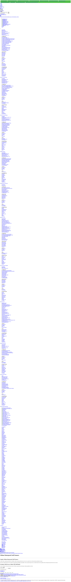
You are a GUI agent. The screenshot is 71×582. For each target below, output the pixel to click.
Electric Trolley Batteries (6, 156)
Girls (3, 55)
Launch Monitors (5, 347)
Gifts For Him (4, 382)
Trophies (4, 379)
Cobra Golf (3, 69)
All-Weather (4, 195)
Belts (3, 225)
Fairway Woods (5, 31)
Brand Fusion (4, 436)
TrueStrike (3, 514)
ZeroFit (3, 523)
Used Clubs (3, 61)
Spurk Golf (3, 502)
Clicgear (3, 174)
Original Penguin (4, 480)
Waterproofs (4, 226)
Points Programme (14, 574)
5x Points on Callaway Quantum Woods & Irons (8, 38)
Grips (3, 307)
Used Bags (3, 136)
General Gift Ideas (5, 378)
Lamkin (3, 467)
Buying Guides (4, 542)
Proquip (3, 489)
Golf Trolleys (4, 152)
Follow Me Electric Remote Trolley (6, 158)
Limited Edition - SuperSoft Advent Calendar (8, 388)
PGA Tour (3, 484)
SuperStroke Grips (4, 508)
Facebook (4, 544)
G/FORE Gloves (4, 192)
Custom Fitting (18, 574)
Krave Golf (3, 466)
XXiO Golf (3, 110)
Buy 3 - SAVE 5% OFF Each (6, 187)
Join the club (2, 567)
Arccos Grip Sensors (4, 353)
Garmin (3, 456)
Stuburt (3, 504)
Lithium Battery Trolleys (5, 164)
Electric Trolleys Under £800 (5, 161)
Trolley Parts (4, 155)
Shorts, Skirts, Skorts (5, 221)
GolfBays (3, 459)
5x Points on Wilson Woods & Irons (6, 42)
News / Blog (3, 541)
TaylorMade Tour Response (5, 90)
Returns (10, 574)
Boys (3, 54)
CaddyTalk (3, 438)
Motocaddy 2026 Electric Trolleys (6, 159)
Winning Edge (4, 520)
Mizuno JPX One (4, 46)
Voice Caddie (3, 371)
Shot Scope (3, 369)
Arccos (3, 366)
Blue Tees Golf (4, 435)
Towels (3, 311)
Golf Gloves (3, 184)
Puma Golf (3, 257)
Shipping (8, 574)
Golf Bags (3, 116)
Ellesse (3, 450)
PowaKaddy (3, 175)
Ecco (2, 294)
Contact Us (22, 574)
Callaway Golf (4, 68)
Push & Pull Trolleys (5, 153)
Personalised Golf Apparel (5, 387)
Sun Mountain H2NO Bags (5, 127)
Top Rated (3, 134)
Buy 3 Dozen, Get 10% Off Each (6, 85)
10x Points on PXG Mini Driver (6, 45)
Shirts (3, 219)
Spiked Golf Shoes (4, 272)
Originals (3, 481)
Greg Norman (4, 462)
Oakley (3, 478)
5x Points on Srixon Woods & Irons (6, 41)
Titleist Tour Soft (4, 93)
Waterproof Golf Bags (5, 130)
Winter (4, 196)
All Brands (1, 525)
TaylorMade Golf (4, 67)
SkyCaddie (3, 367)
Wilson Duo (3, 94)
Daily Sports (3, 446)
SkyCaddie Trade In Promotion (6, 350)
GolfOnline (3, 339)
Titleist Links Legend (4, 129)
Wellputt (3, 518)
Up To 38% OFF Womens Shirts (6, 235)
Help (1, 7)
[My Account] (1, 11)
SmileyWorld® (4, 501)
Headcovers (4, 318)
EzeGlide (3, 181)
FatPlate (3, 453)
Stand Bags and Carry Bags (6, 117)
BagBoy (3, 431)
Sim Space (3, 498)
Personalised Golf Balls (5, 386)
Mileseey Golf (4, 473)
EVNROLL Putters (4, 451)
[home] (0, 553)
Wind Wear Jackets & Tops (6, 230)
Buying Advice (4, 64)
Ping (2, 70)
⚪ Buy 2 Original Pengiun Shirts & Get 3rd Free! (20, 2)
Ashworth (3, 429)
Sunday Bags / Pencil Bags (6, 118)
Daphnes (3, 340)
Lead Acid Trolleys (4, 165)
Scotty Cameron (4, 74)
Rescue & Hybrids (5, 33)
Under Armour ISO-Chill (5, 190)
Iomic (2, 464)
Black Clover (3, 404)
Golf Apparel (4, 218)
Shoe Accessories (5, 268)
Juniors (1, 4)
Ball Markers (4, 310)
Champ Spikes (4, 441)
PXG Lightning (4, 44)
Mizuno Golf (3, 145)
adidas (3, 215)
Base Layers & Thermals (6, 222)
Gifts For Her (4, 377)
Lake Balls (4, 80)
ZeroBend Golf (4, 522)
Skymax (3, 500)
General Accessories (5, 313)
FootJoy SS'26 (4, 238)
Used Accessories (4, 327)
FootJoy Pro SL (4, 275)
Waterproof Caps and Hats (6, 228)
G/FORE (3, 300)
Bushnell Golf (4, 365)
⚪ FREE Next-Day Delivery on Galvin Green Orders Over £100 (31, 2)
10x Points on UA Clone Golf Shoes (6, 270)
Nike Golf (3, 263)
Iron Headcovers (5, 320)
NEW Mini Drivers (4, 37)
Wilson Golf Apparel (6, 553)
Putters (4, 34)
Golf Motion (3, 457)
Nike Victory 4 (4, 276)
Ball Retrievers (4, 82)
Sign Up (9, 568)
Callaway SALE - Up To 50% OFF (6, 234)
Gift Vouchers (4, 65)
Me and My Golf (4, 472)
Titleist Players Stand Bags (5, 123)
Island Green (3, 465)
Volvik (3, 112)
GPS (3, 345)
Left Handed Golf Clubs (5, 50)
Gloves (4, 185)
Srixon (3, 107)
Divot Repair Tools (5, 81)
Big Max (3, 148)
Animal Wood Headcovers (6, 319)
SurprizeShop (4, 509)
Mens (1, 3)
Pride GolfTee (4, 488)
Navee (3, 476)
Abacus (3, 427)
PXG (2, 73)
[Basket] (0, 11)
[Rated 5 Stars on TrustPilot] (7, 552)
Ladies (4, 243)
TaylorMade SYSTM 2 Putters (6, 48)
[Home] (2, 10)
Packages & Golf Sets (6, 32)
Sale (2, 60)
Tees (3, 308)
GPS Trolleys (3, 163)
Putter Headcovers (5, 322)
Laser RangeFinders (5, 346)
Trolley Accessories (5, 315)
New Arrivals (3, 58)
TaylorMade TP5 (4, 89)
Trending (3, 98)
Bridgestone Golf (4, 109)
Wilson (3, 108)
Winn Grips (3, 519)
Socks (3, 224)
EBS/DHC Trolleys (4, 162)
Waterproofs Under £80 (5, 384)
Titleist (3, 72)
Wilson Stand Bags (4, 128)
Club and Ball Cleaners (6, 304)
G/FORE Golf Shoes (4, 277)
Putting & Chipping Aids (6, 317)
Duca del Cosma (4, 448)
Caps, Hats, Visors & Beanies (7, 223)
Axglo (3, 430)
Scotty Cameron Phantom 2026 (6, 47)
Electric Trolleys (5, 154)
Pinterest (4, 547)
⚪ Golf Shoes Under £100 (12, 2)
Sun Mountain (4, 144)
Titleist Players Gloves (5, 191)
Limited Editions (4, 95)
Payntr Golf (3, 483)
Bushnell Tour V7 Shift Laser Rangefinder (7, 352)
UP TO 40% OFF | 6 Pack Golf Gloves (7, 188)
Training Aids (4, 316)
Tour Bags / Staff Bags (5, 119)
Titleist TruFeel (4, 92)
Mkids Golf (3, 474)
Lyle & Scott (3, 470)
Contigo (3, 445)
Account (2, 8)
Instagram (4, 546)
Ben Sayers (3, 177)
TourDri (3, 513)
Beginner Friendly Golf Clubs (6, 49)
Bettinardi (3, 432)
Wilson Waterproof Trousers (19, 553)
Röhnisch (3, 494)
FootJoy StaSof (4, 189)
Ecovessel (3, 449)
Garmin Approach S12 (5, 351)
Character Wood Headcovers (6, 321)
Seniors (1, 5)
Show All (3, 56)
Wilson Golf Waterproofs (12, 553)
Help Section (5, 574)
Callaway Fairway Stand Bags (6, 124)
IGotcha (3, 463)
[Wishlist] (0, 15)
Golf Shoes (3, 289)
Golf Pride (3, 341)
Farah (2, 452)
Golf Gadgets (4, 344)
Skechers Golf (4, 295)
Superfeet (3, 507)
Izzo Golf (3, 372)
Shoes (3, 267)
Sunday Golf (3, 505)
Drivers (4, 30)
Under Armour (4, 213)
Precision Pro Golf (4, 487)
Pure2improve (4, 491)
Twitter (4, 545)
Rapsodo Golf (4, 493)
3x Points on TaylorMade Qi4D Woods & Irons (8, 39)
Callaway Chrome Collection (6, 88)
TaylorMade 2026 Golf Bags (5, 125)
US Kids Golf (4, 75)
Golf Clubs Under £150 (5, 385)
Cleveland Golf (4, 442)
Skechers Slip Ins (4, 273)
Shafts (3, 314)
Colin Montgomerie (4, 444)
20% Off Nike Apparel (5, 236)
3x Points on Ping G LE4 (5, 43)
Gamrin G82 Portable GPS (5, 354)
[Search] (8, 12)
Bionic (3, 434)
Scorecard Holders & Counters (7, 305)
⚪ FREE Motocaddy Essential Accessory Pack (5, 2)
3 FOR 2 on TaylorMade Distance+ (6, 86)
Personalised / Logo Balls (5, 102)
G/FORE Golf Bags (4, 126)
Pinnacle (3, 485)
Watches (4, 348)
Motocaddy (3, 475)
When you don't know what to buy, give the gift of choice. (9, 573)
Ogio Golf (3, 149)
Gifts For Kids (5, 376)
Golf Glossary (4, 543)
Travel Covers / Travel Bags (6, 120)
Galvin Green (4, 259)
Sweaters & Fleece (5, 220)
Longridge (3, 180)
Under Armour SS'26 (4, 239)
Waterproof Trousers (5, 227)
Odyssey (3, 71)
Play (1, 6)
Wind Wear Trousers (5, 231)
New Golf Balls (5, 79)
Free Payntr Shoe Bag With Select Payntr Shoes (8, 271)
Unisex (4, 282)
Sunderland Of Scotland (5, 506)
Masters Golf (3, 471)
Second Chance (4, 113)
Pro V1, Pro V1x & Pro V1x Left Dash (7, 87)
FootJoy (3, 258)
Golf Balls (3, 78)
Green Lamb (3, 461)
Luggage (4, 306)
